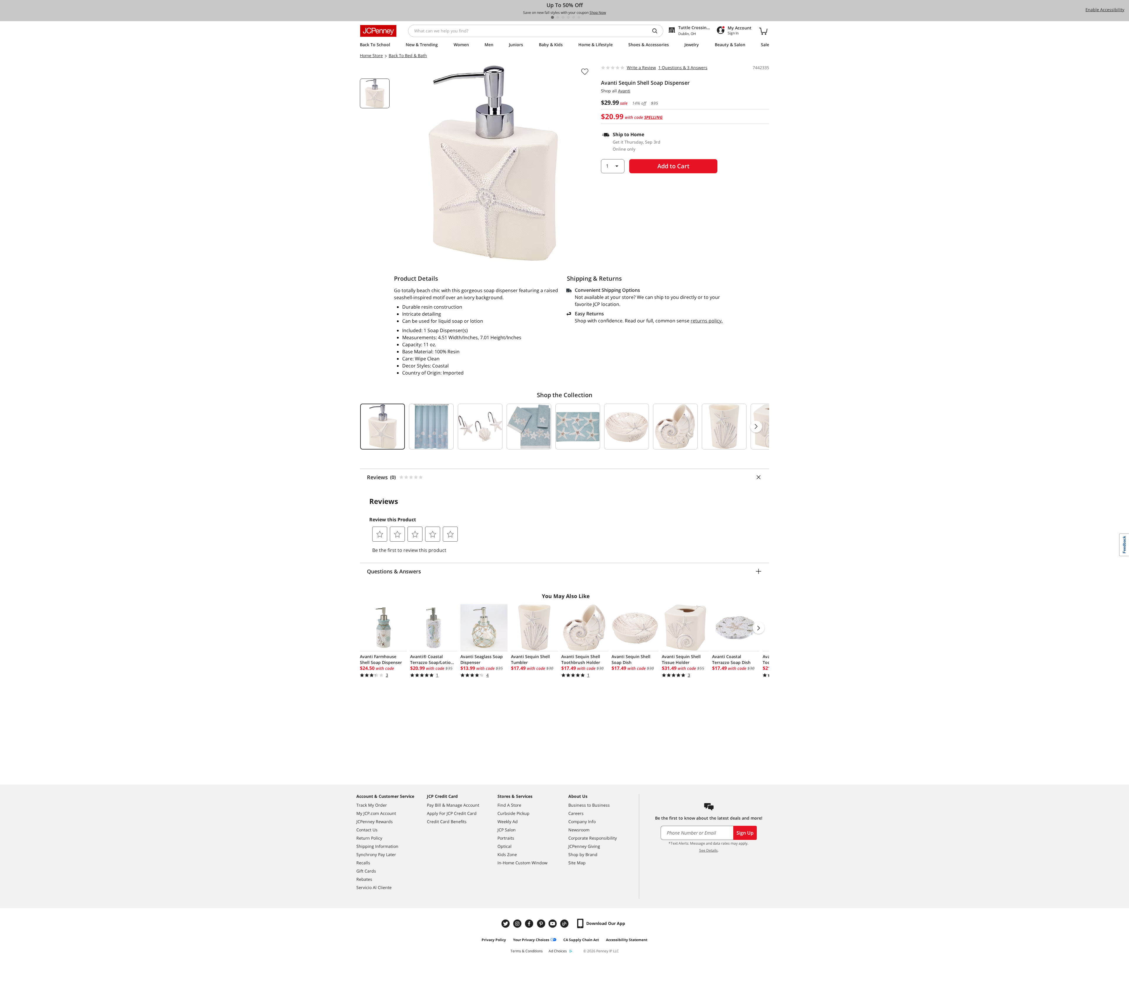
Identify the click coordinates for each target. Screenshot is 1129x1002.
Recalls (363, 862)
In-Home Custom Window (522, 862)
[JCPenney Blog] (565, 923)
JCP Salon (506, 830)
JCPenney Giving (584, 846)
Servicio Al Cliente (374, 887)
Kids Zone (507, 854)
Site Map (577, 862)
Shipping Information (377, 846)
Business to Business (589, 805)
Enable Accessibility (1104, 9)
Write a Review (641, 67)
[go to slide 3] (563, 17)
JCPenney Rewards (374, 821)
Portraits (505, 838)
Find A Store (509, 805)
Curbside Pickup (513, 813)
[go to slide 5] (573, 17)
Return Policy (369, 838)
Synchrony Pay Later (376, 854)
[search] (657, 31)
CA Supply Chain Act (581, 939)
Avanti (624, 91)
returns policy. (707, 320)
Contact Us (367, 830)
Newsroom (578, 830)
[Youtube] (553, 923)
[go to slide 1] (552, 17)
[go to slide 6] (578, 17)
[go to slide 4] (568, 17)
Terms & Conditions (526, 950)
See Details (708, 850)
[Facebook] (530, 923)
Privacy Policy (494, 939)
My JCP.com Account (376, 813)
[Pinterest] (541, 923)
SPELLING (653, 117)
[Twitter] (506, 923)
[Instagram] (518, 923)
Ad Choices (558, 950)
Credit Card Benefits (447, 821)
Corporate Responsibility (592, 838)
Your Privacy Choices (531, 939)
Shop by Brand (582, 854)
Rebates (364, 879)
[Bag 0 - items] (763, 31)
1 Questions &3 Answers (682, 67)
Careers (576, 813)
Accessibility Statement (626, 939)
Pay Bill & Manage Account (453, 805)
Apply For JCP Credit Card (452, 813)
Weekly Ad (507, 821)
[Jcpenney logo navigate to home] (378, 31)
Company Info (582, 821)
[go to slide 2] (557, 17)
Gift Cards (366, 871)
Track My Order (371, 805)
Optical (504, 846)
